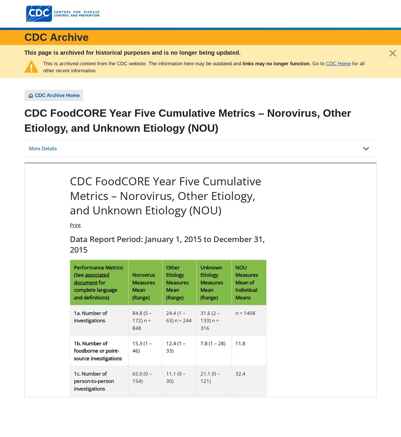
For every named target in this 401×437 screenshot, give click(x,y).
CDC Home (338, 63)
